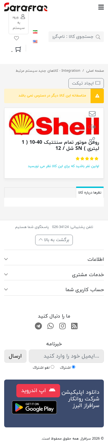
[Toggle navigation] (76, 7)
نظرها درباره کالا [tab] (89, 192)
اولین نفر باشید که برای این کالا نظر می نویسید (63, 166)
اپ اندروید (34, 391)
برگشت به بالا (56, 240)
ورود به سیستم (18, 23)
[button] (92, 114)
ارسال (15, 356)
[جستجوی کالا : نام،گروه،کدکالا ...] (98, 36)
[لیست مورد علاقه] (16, 39)
